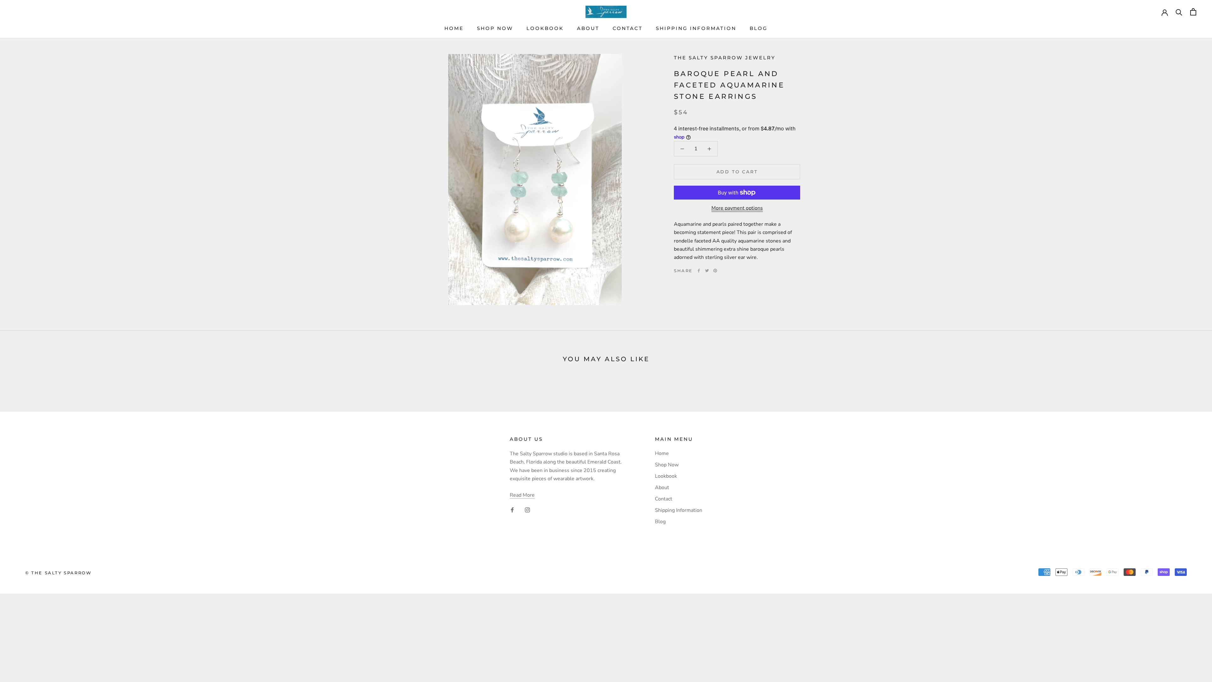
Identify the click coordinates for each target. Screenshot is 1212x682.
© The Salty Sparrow (58, 572)
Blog (759, 28)
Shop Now (495, 28)
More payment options (737, 208)
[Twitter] (707, 270)
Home (454, 28)
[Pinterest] (715, 270)
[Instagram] (527, 510)
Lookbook (545, 28)
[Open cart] (1193, 11)
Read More (522, 495)
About (588, 28)
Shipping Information (696, 28)
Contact (628, 28)
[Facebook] (699, 270)
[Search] (1179, 12)
